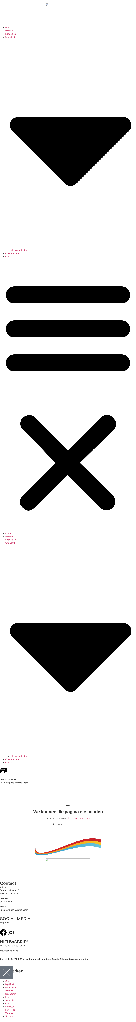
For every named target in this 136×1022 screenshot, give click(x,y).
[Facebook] (3, 932)
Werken (9, 30)
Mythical (9, 984)
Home (8, 27)
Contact (9, 256)
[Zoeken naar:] (68, 824)
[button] (68, 395)
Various (9, 990)
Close (8, 981)
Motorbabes (11, 987)
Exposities (10, 34)
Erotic (8, 997)
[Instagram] (10, 932)
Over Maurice (12, 253)
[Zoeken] (53, 824)
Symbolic (10, 1000)
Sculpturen (10, 994)
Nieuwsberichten (19, 250)
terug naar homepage (79, 818)
